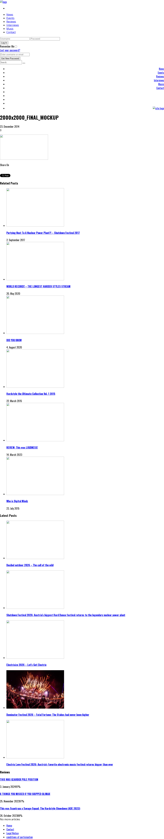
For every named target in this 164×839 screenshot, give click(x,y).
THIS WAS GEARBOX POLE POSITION (19, 779)
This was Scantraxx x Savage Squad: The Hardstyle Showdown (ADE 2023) (40, 808)
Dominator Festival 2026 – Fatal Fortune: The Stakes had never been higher (47, 715)
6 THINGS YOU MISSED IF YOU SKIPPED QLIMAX (25, 794)
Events (10, 18)
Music (9, 28)
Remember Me (7, 46)
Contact (11, 32)
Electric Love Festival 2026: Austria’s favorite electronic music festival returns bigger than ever (59, 764)
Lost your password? (10, 50)
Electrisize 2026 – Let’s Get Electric (26, 665)
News (9, 14)
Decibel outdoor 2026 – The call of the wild (29, 565)
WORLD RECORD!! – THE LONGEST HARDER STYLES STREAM (38, 286)
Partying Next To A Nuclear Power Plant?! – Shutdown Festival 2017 (43, 233)
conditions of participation (19, 837)
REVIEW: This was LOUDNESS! (22, 447)
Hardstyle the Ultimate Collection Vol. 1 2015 (30, 394)
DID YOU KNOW (14, 340)
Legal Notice (12, 833)
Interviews (12, 25)
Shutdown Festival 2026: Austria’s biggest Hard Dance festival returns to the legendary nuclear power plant (65, 615)
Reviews (11, 21)
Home (9, 825)
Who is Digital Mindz (17, 501)
